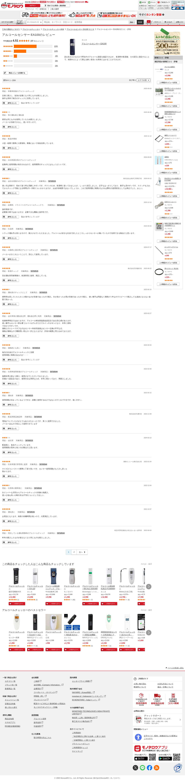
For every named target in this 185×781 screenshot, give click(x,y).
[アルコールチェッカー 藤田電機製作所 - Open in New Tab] (17, 576)
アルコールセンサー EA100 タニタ (80, 29)
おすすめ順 (142, 80)
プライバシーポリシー (81, 744)
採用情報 (35, 715)
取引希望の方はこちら (42, 738)
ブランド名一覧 (11, 685)
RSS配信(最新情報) (12, 726)
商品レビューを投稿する (17, 73)
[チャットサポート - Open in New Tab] (152, 5)
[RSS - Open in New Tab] (156, 770)
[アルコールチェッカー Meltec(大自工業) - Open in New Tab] (127, 576)
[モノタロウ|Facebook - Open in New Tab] (149, 770)
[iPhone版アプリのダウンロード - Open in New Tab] (145, 757)
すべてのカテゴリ (33, 22)
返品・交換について (165, 687)
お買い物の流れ (140, 684)
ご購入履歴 (54, 9)
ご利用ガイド (143, 679)
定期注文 (43, 9)
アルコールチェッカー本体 (53, 29)
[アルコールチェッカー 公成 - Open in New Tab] (54, 622)
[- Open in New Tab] (141, 699)
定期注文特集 (10, 704)
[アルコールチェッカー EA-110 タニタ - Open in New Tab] (35, 576)
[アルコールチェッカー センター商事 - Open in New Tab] (17, 622)
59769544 (61, 205)
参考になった (12, 103)
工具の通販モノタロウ (11, 29)
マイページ (29, 9)
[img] (13, 5)
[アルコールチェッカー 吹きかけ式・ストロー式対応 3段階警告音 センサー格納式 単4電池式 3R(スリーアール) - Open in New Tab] (127, 622)
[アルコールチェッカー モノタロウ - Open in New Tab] (72, 576)
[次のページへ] (148, 586)
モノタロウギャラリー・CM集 (46, 707)
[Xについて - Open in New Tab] (135, 770)
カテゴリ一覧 (10, 681)
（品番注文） (19, 22)
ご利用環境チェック (80, 748)
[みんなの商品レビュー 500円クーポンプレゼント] (167, 54)
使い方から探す (11, 707)
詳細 (131, 22)
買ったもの (168, 22)
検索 (140, 22)
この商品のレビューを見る (168, 82)
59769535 (52, 181)
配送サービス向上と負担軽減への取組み (49, 704)
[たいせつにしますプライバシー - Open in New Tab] (177, 768)
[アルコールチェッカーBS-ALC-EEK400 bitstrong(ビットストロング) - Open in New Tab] (90, 576)
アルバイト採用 (40, 719)
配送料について (140, 687)
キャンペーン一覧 (12, 700)
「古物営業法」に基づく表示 (83, 740)
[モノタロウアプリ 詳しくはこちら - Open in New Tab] (157, 748)
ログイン (33, 5)
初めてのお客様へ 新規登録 (56, 5)
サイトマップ (77, 751)
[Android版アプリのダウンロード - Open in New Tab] (170, 757)
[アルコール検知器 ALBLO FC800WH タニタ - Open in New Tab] (109, 576)
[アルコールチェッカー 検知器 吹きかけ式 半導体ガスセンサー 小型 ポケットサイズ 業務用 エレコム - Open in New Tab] (72, 622)
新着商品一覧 (10, 689)
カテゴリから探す (7, 22)
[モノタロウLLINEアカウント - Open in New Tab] (142, 770)
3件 (56, 56)
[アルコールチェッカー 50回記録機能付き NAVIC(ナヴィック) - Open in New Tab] (90, 622)
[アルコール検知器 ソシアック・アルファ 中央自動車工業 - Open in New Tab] (54, 576)
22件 (56, 46)
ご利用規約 (76, 733)
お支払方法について (165, 684)
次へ (81, 552)
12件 (56, 51)
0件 (56, 61)
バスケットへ (18, 603)
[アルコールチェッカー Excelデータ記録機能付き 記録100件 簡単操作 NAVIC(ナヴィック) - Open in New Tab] (35, 622)
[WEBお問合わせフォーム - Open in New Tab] (142, 5)
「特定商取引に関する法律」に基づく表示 (89, 736)
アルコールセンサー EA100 (94, 44)
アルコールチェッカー (31, 29)
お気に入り (179, 22)
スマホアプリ (10, 722)
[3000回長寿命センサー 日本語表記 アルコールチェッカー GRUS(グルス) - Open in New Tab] (109, 622)
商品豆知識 (9, 719)
